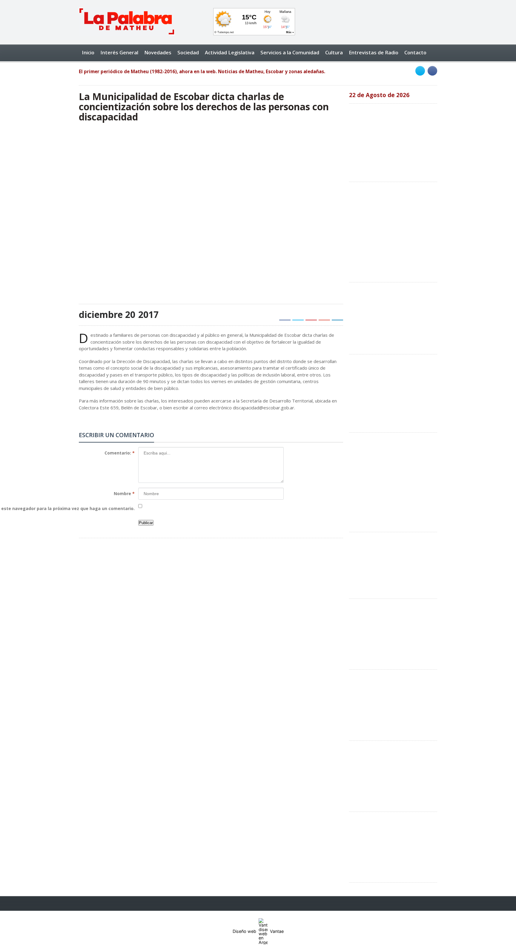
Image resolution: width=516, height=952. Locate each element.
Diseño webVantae (258, 931)
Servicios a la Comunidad (289, 52)
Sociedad (188, 52)
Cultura (334, 52)
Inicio (88, 52)
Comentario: (120, 453)
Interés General (119, 52)
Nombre (124, 493)
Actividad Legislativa (229, 52)
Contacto (415, 52)
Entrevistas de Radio (373, 52)
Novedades (157, 52)
